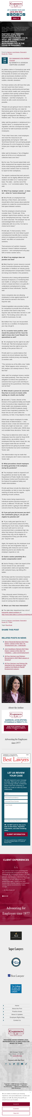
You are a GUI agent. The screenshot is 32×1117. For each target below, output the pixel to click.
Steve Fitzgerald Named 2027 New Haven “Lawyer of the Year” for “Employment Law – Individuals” (16, 644)
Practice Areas (17, 1011)
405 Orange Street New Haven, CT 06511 (16, 1053)
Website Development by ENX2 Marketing (20, 1087)
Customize (16, 1109)
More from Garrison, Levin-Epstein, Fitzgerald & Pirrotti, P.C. (16, 728)
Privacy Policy (14, 841)
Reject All (16, 1113)
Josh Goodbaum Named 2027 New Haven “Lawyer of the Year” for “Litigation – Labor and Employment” (17, 651)
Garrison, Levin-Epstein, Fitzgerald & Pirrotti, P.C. (14, 53)
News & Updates (17, 1014)
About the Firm (17, 1008)
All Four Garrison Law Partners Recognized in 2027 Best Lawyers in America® (17, 658)
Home (3, 27)
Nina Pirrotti (9, 625)
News (7, 27)
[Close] (30, 1092)
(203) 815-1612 (16, 12)
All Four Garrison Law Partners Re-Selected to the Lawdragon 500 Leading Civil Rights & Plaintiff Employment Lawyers (16, 666)
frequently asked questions (11, 612)
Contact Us (17, 1020)
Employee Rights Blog (17, 1017)
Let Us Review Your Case (16, 10)
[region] (16, 1104)
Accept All (16, 1104)
